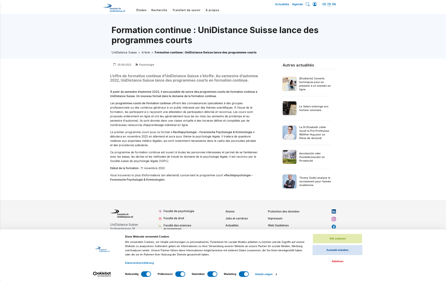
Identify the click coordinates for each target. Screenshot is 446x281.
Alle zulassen (337, 238)
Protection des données (283, 211)
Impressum (275, 218)
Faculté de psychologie (179, 211)
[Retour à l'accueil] (114, 9)
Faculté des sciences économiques (177, 227)
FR (329, 4)
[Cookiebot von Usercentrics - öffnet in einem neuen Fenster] (102, 274)
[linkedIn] (334, 211)
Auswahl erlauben (337, 249)
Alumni (229, 211)
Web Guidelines (278, 225)
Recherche (159, 10)
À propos (212, 10)
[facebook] (334, 227)
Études (141, 10)
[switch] (180, 274)
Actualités (282, 4)
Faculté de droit (174, 218)
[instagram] (334, 219)
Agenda (297, 4)
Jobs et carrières (236, 218)
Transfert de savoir (186, 10)
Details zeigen (263, 274)
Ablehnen (337, 261)
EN (334, 4)
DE (324, 4)
